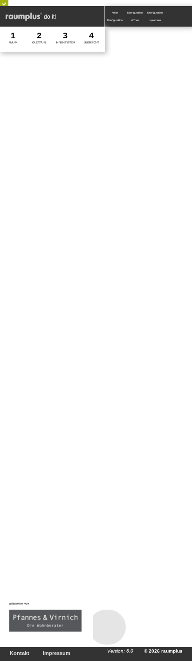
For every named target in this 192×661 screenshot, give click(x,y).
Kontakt (19, 653)
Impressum (56, 653)
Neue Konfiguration (115, 16)
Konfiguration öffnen (135, 16)
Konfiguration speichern (155, 16)
